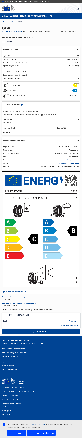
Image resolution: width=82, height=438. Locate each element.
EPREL (16, 341)
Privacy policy (7, 411)
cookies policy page (38, 424)
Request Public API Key (10, 356)
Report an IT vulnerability (10, 399)
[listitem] (14, 21)
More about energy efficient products (14, 353)
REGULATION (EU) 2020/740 (12, 31)
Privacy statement (8, 366)
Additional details (9, 128)
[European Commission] (8, 7)
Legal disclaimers (8, 362)
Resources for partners (10, 395)
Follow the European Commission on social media (19, 391)
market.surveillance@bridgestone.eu (65, 160)
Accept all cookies (16, 433)
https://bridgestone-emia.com (67, 163)
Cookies (5, 407)
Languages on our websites (11, 403)
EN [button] (78, 8)
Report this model (43, 331)
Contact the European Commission (14, 388)
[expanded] (78, 49)
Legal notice (6, 414)
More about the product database (13, 349)
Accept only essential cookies (41, 433)
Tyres (12, 21)
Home (3, 21)
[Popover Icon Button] (22, 105)
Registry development (9, 369)
